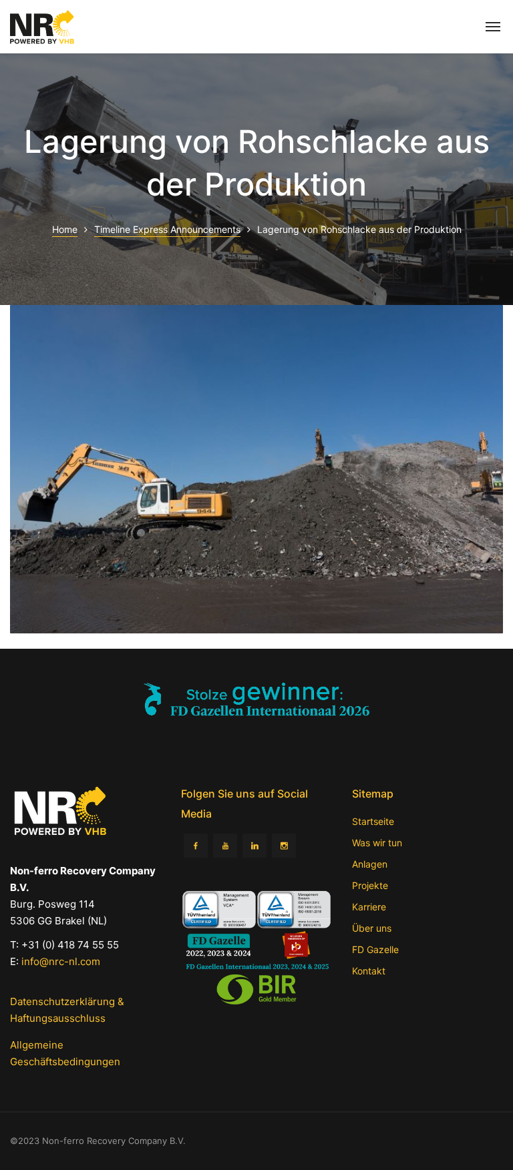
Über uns (371, 928)
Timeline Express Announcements (167, 229)
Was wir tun (377, 842)
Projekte (370, 885)
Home (64, 229)
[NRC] (42, 27)
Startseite (373, 821)
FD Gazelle (375, 949)
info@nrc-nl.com (60, 961)
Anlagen (369, 864)
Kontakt (368, 970)
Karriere (369, 906)
